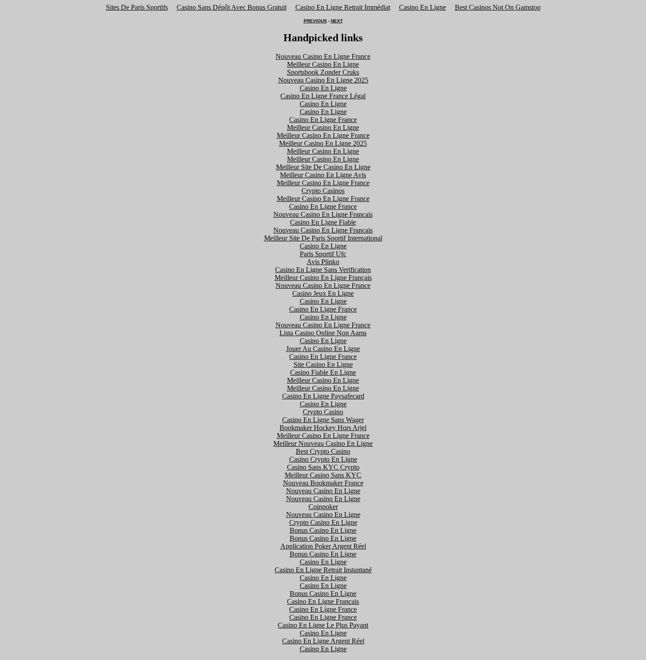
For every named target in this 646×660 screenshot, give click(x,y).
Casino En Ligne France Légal (323, 96)
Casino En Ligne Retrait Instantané (323, 570)
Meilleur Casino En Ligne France (323, 135)
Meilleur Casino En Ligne (323, 64)
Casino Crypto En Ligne (323, 459)
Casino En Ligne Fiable (323, 222)
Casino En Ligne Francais (323, 601)
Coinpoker (323, 506)
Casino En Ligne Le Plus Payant (323, 625)
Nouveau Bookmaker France (323, 483)
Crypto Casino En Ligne (323, 522)
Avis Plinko (323, 261)
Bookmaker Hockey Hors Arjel (323, 427)
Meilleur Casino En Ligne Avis (323, 175)
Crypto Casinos (323, 190)
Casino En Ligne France (323, 119)
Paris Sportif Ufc (323, 254)
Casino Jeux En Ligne (323, 293)
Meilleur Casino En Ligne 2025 (323, 143)
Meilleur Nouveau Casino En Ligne (323, 443)
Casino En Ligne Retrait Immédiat (342, 7)
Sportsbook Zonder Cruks (323, 72)
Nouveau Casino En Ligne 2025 (323, 80)
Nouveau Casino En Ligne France (323, 56)
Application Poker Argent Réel (323, 546)
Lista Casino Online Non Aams (323, 333)
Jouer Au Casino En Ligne (323, 348)
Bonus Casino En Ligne (323, 530)
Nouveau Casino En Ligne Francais (323, 214)
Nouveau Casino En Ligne (323, 491)
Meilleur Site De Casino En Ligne (323, 167)
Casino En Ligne (422, 7)
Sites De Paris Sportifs (137, 7)
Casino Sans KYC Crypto (323, 467)
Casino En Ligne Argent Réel (323, 641)
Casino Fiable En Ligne (323, 372)
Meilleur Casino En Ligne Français (323, 277)
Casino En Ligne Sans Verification (323, 269)
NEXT (337, 20)
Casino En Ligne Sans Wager (323, 419)
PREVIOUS (315, 20)
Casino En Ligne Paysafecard (323, 396)
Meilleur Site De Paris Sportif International (323, 238)
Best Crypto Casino (323, 451)
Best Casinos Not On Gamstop (498, 7)
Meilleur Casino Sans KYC (323, 475)
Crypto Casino (323, 412)
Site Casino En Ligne (323, 364)
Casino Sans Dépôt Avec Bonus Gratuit (232, 7)
